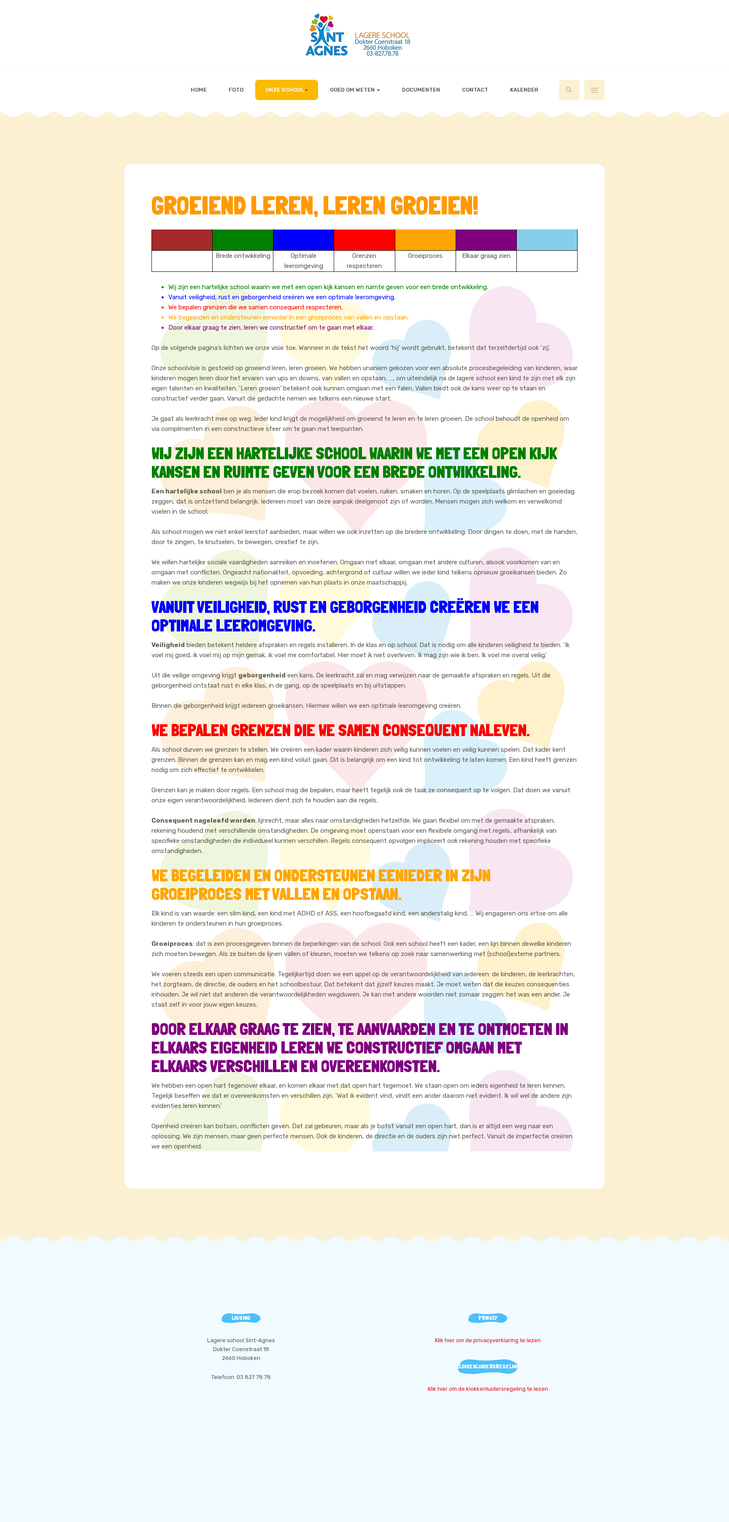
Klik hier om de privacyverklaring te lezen (488, 1340)
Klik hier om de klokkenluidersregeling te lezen (488, 1389)
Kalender (524, 90)
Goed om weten (353, 90)
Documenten (421, 90)
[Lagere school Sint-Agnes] (364, 35)
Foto (236, 90)
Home (199, 90)
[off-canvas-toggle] (594, 90)
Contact (475, 90)
